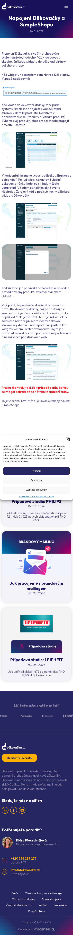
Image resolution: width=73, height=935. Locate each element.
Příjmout (36, 470)
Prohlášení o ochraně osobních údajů (36, 496)
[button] (68, 439)
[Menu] (66, 6)
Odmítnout (36, 480)
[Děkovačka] (13, 6)
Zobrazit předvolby (36, 489)
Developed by (26, 929)
